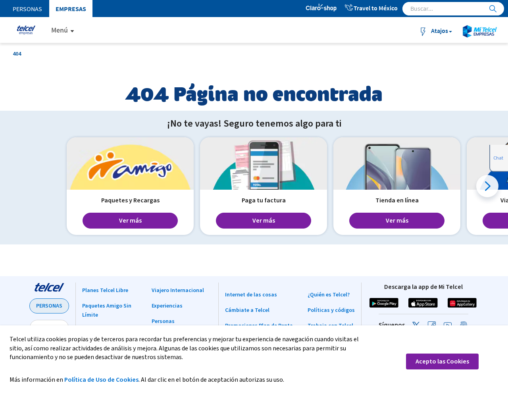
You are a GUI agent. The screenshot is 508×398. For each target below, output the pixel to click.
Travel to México (376, 8)
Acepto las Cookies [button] (442, 361)
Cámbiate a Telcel (247, 310)
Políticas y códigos (331, 310)
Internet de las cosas (251, 295)
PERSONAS (49, 306)
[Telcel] (25, 30)
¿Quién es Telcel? (329, 295)
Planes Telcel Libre (105, 290)
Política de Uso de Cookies (101, 379)
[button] (487, 186)
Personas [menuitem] (27, 9)
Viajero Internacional (178, 290)
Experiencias (167, 306)
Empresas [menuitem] (71, 9)
